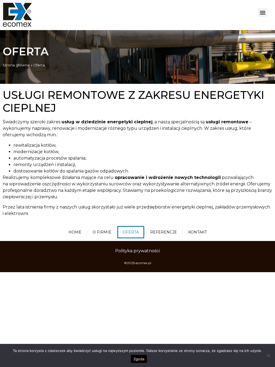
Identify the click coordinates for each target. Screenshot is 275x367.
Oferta (131, 232)
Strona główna (16, 65)
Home (74, 232)
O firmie (102, 232)
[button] (262, 12)
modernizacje (92, 128)
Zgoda (138, 359)
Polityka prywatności (137, 250)
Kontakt (197, 232)
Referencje (163, 232)
